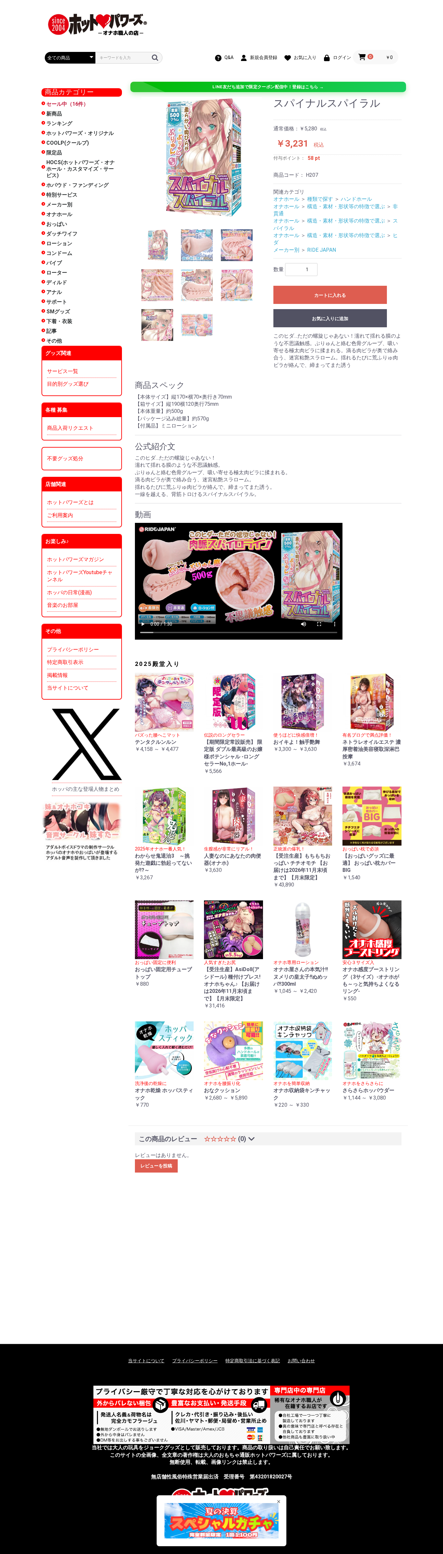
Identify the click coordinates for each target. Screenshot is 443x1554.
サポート (56, 302)
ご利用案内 (60, 515)
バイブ (54, 263)
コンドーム (59, 253)
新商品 (54, 114)
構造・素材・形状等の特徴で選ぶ (346, 206)
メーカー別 (59, 204)
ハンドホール (356, 199)
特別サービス (62, 195)
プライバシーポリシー (73, 649)
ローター (56, 273)
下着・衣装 (59, 321)
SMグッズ (58, 311)
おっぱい (56, 224)
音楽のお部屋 (62, 605)
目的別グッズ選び (68, 384)
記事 (51, 331)
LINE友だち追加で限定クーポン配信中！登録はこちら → (268, 86)
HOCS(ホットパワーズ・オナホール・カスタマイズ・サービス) (80, 168)
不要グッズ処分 (65, 458)
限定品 (54, 153)
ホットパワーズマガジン (75, 559)
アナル (54, 292)
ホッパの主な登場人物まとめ (85, 789)
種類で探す (320, 199)
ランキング (59, 123)
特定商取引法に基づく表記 (252, 1360)
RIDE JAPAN (321, 250)
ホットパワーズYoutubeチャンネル (80, 576)
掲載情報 (57, 675)
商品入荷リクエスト (70, 428)
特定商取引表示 (65, 662)
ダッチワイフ (62, 234)
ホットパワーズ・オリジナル (80, 133)
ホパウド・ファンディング (77, 185)
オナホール (59, 214)
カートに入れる (330, 295)
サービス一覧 (62, 371)
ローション (59, 243)
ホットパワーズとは (70, 502)
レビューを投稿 (156, 1165)
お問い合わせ (301, 1360)
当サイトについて (68, 688)
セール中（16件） (67, 104)
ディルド (56, 282)
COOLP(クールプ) (67, 143)
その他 (54, 341)
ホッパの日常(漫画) (69, 592)
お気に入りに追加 (330, 318)
